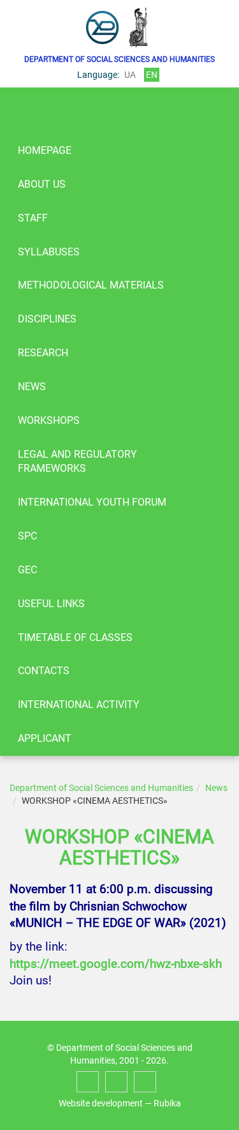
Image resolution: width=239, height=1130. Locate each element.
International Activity (79, 704)
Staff (33, 218)
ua (130, 75)
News (32, 386)
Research (43, 353)
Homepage (44, 150)
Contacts (43, 671)
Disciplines (47, 319)
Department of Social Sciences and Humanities (101, 788)
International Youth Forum (92, 502)
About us (42, 184)
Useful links (51, 604)
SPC (27, 536)
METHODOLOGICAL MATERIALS (91, 285)
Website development (101, 1103)
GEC (27, 570)
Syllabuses (49, 252)
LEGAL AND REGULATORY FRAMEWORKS (77, 461)
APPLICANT (44, 738)
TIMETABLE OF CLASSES (75, 637)
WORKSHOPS (49, 420)
